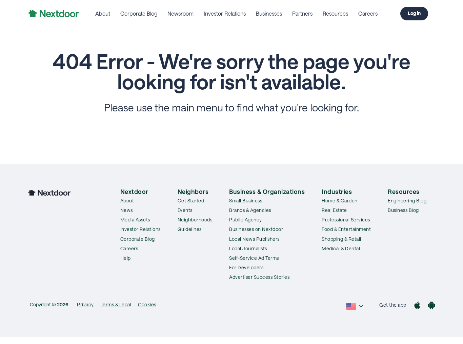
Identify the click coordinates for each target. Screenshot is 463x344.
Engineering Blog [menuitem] (407, 200)
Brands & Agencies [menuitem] (250, 210)
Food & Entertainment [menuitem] (346, 229)
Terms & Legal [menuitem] (116, 304)
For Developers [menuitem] (246, 267)
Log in (414, 13)
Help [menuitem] (125, 258)
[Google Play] (431, 306)
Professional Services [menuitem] (346, 219)
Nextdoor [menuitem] (134, 191)
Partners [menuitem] (302, 13)
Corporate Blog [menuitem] (138, 13)
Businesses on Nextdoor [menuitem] (256, 229)
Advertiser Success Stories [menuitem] (259, 277)
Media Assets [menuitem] (135, 219)
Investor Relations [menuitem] (225, 13)
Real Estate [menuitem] (334, 210)
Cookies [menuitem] (147, 304)
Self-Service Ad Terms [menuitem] (254, 258)
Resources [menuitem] (335, 13)
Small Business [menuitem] (245, 200)
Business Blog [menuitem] (403, 210)
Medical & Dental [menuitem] (341, 248)
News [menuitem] (126, 210)
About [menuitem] (102, 13)
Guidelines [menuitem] (190, 229)
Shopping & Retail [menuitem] (341, 239)
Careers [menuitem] (368, 13)
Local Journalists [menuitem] (248, 248)
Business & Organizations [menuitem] (267, 191)
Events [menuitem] (185, 210)
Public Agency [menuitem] (245, 219)
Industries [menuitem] (337, 191)
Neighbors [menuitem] (193, 191)
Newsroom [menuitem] (180, 13)
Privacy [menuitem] (85, 304)
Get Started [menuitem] (191, 200)
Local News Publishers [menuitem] (254, 239)
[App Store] (417, 306)
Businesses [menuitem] (269, 13)
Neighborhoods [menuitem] (195, 219)
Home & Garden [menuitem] (340, 200)
